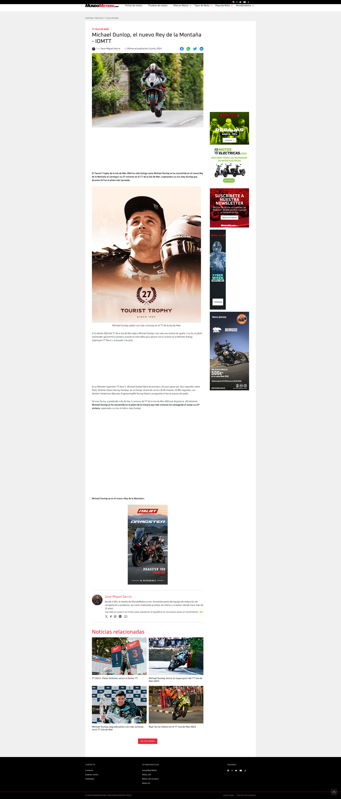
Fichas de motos (133, 6)
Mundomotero (243, 6)
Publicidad (89, 779)
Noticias (99, 18)
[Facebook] (182, 49)
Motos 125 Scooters (150, 779)
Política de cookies (246, 795)
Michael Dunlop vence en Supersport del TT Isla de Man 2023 (175, 641)
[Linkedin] (201, 49)
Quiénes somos (91, 775)
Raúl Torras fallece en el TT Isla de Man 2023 (172, 687)
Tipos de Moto (201, 6)
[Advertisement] (147, 151)
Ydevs (129, 795)
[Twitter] (195, 49)
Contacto (89, 770)
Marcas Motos (181, 6)
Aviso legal (228, 795)
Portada (89, 18)
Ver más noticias (148, 741)
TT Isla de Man (111, 18)
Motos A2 (146, 783)
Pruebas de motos (158, 6)
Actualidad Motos (149, 770)
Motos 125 (146, 775)
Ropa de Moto (222, 6)
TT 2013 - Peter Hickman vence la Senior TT (114, 639)
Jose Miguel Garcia (118, 596)
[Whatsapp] (188, 49)
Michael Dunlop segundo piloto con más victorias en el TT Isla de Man (119, 689)
